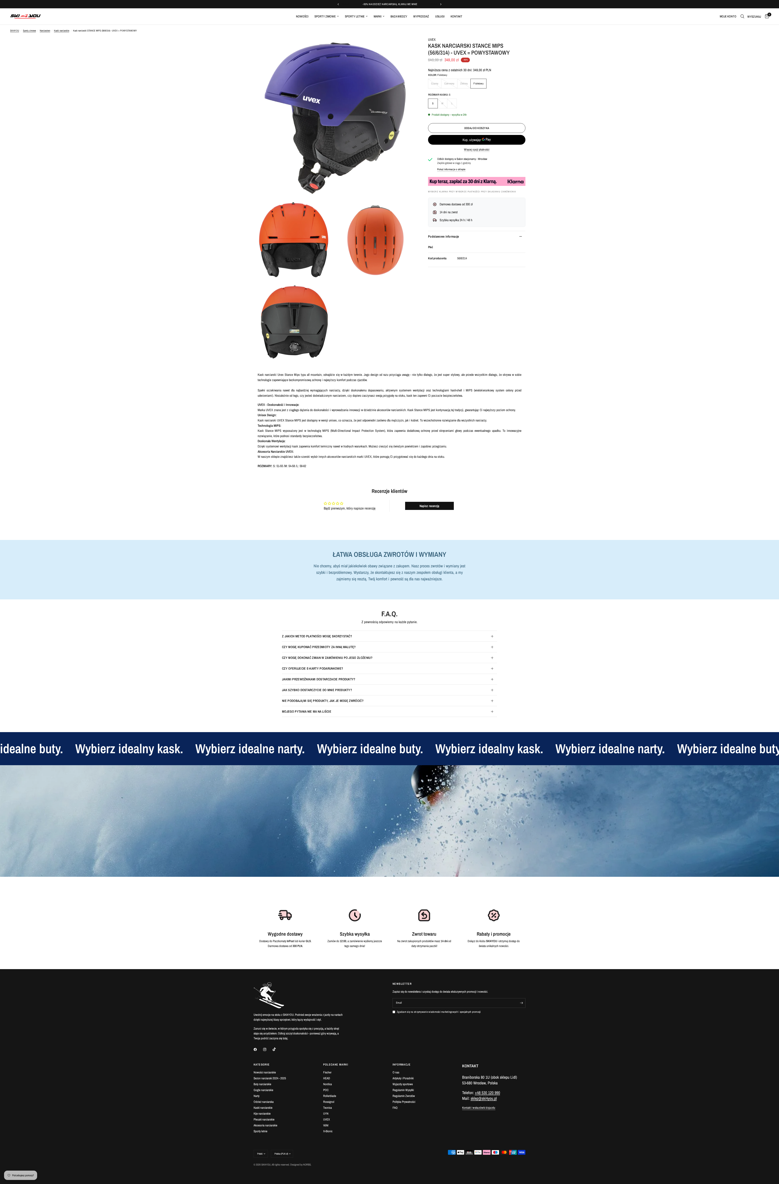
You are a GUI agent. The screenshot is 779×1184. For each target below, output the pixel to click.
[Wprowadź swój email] (521, 1003)
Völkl (325, 1125)
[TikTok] (277, 1049)
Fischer (327, 1072)
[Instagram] (267, 1049)
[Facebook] (258, 1049)
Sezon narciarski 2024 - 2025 (270, 1078)
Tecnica (327, 1107)
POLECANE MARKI (335, 1064)
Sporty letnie (355, 16)
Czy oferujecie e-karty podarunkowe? (312, 668)
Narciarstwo (45, 30)
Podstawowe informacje (443, 236)
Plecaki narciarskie (264, 1119)
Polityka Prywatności (404, 1102)
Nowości (302, 16)
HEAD (326, 1078)
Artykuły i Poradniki (403, 1078)
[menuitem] (302, 16)
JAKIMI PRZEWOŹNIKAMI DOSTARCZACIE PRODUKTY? (318, 679)
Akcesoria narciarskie (265, 1125)
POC (326, 1090)
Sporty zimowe (325, 16)
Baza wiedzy (399, 16)
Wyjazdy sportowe (403, 1084)
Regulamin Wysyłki (403, 1090)
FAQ (395, 1107)
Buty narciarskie (262, 1084)
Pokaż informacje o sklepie (451, 169)
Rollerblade (329, 1096)
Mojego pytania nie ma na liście (306, 711)
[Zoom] (407, 45)
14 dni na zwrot (449, 212)
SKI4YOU (14, 30)
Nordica (327, 1084)
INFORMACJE (402, 1064)
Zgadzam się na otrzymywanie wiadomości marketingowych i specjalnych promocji (439, 1012)
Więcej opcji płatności (477, 149)
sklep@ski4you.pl (484, 1098)
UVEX (432, 39)
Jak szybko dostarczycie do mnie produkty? (317, 690)
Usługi (439, 16)
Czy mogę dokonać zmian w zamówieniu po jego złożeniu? (327, 657)
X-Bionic (327, 1131)
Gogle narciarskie (263, 1090)
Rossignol (328, 1102)
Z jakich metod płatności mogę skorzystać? (317, 636)
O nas (396, 1072)
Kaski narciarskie (61, 30)
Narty (256, 1096)
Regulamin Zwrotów (404, 1096)
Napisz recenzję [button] (429, 506)
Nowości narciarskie (265, 1072)
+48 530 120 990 (487, 1092)
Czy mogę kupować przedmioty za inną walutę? (319, 647)
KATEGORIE (262, 1064)
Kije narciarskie (262, 1113)
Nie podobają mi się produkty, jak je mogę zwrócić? (323, 700)
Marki (377, 16)
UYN (325, 1113)
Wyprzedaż (421, 16)
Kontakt (456, 16)
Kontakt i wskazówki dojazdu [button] (478, 1107)
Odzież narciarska (264, 1102)
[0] (766, 16)
